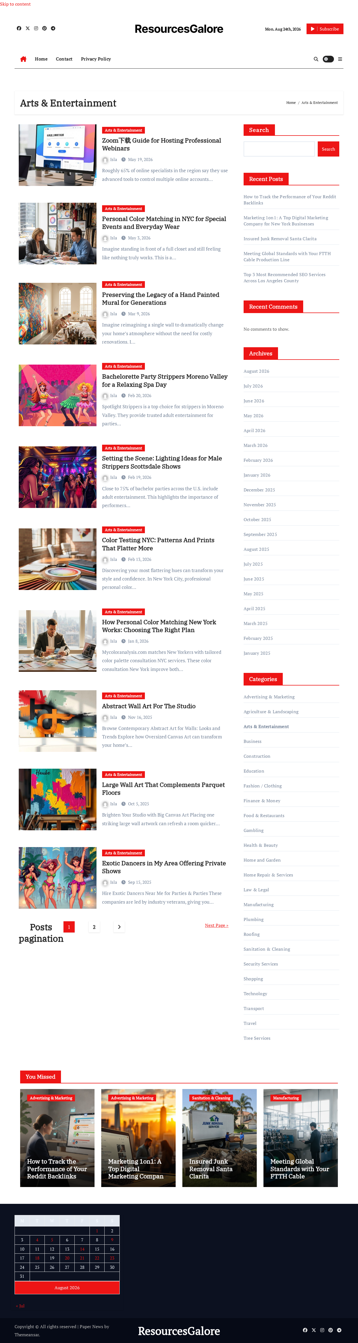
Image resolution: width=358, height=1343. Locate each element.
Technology (255, 993)
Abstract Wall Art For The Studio (149, 706)
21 (82, 1258)
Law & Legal (256, 890)
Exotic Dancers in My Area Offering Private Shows (164, 867)
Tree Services (257, 1038)
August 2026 (256, 371)
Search (259, 130)
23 (112, 1258)
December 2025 (259, 490)
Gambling (254, 830)
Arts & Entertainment (123, 130)
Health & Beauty (261, 845)
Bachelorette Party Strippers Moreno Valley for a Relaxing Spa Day (165, 380)
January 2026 (257, 475)
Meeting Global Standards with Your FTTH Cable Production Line (287, 256)
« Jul (20, 1306)
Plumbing (254, 919)
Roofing (252, 934)
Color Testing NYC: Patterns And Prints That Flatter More (158, 544)
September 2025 (260, 534)
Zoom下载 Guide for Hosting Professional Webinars (161, 144)
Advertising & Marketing (269, 697)
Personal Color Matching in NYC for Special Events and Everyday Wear (164, 222)
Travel (250, 1023)
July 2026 (253, 386)
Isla (114, 159)
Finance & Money (262, 801)
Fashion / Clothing (263, 786)
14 (82, 1248)
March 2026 (256, 445)
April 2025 (254, 608)
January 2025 (257, 653)
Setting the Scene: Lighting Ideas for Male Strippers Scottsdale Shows (162, 462)
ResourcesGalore (179, 29)
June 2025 (254, 579)
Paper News (91, 1326)
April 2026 (254, 430)
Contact (64, 59)
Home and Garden (262, 860)
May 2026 (254, 415)
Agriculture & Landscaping (271, 711)
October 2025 (257, 519)
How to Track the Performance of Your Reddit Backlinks (57, 1168)
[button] (340, 59)
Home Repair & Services (268, 875)
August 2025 (256, 549)
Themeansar (27, 1335)
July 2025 (253, 564)
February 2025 (258, 638)
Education (254, 771)
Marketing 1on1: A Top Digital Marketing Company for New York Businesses (286, 220)
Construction (257, 756)
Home (41, 59)
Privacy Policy (96, 59)
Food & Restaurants (264, 815)
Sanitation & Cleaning (267, 949)
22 (97, 1258)
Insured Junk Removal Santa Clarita (280, 239)
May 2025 (254, 594)
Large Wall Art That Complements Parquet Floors (163, 788)
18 (37, 1258)
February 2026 (258, 460)
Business (253, 741)
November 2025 (260, 505)
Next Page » (217, 925)
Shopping (253, 979)
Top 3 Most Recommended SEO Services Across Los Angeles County (285, 277)
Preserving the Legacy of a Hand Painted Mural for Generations (160, 298)
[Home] (23, 59)
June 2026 (254, 401)
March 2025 (256, 623)
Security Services (261, 964)
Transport (254, 1008)
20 (67, 1258)
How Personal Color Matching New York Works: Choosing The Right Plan (159, 626)
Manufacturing (259, 904)
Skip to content (15, 4)
